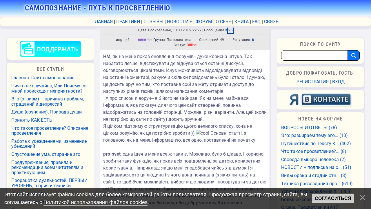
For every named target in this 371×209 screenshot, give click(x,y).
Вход (338, 81)
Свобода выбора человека (313, 159)
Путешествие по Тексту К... (316, 143)
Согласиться (333, 198)
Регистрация (313, 81)
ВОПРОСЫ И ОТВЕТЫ (309, 127)
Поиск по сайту (320, 44)
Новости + (179, 21)
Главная (102, 21)
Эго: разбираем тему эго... (314, 135)
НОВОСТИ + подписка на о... (316, 167)
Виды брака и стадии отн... (314, 175)
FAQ (256, 21)
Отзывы (153, 21)
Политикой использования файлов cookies (95, 202)
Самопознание (97, 8)
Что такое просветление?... (313, 151)
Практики (128, 21)
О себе (223, 21)
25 (230, 30)
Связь (271, 21)
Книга (241, 21)
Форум (204, 21)
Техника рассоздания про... (317, 183)
